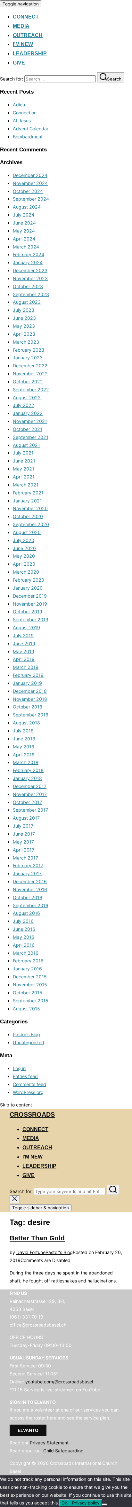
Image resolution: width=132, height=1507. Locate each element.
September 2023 (31, 294)
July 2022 (23, 405)
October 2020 (28, 516)
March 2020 (26, 572)
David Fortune (30, 1252)
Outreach (28, 35)
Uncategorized (28, 1042)
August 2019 (26, 627)
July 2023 (23, 310)
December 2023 (30, 270)
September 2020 (31, 524)
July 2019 (23, 635)
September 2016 (30, 905)
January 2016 (27, 968)
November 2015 (30, 984)
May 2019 (23, 651)
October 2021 (27, 429)
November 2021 (30, 421)
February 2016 (28, 960)
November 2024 (30, 183)
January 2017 (27, 873)
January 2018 (27, 778)
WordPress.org (28, 1092)
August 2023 (27, 302)
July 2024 (23, 215)
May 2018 (23, 746)
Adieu (19, 104)
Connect (26, 16)
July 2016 (23, 921)
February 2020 (28, 580)
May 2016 (23, 937)
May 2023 (24, 326)
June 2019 (24, 643)
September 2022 (31, 389)
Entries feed (25, 1076)
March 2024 (26, 246)
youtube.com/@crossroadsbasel (59, 1381)
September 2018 (30, 714)
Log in (19, 1068)
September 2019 (30, 619)
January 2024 (28, 262)
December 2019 (30, 596)
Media (21, 26)
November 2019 (30, 604)
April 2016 (24, 945)
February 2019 (28, 675)
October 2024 (28, 191)
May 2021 (23, 468)
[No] (104, 1504)
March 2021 (25, 484)
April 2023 (24, 334)
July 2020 (23, 540)
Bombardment (28, 136)
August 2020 (27, 532)
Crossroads (32, 1114)
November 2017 (30, 794)
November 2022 (30, 373)
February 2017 (28, 865)
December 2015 (30, 976)
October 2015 (27, 992)
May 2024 (24, 230)
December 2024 (30, 175)
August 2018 (26, 722)
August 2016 (26, 913)
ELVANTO (28, 1430)
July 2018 (23, 730)
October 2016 (27, 897)
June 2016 (24, 929)
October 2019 (27, 611)
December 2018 (30, 691)
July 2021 (23, 452)
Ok (64, 1502)
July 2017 (23, 826)
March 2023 (26, 342)
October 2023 (28, 286)
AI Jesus (22, 120)
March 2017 (25, 858)
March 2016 (25, 953)
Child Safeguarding (63, 1450)
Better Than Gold (37, 1238)
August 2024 (27, 207)
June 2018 (24, 738)
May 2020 (24, 556)
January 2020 (28, 588)
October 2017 (27, 802)
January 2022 (28, 413)
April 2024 (24, 238)
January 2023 (28, 357)
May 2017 (23, 842)
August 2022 (27, 397)
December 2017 (29, 786)
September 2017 (30, 810)
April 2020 (24, 564)
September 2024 (31, 199)
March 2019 (25, 667)
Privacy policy (85, 1502)
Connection (25, 112)
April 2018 (24, 754)
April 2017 (23, 850)
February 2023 (28, 350)
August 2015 (26, 1008)
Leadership (30, 53)
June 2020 (24, 548)
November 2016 (30, 889)
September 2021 (30, 437)
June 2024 (24, 223)
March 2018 (25, 762)
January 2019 (27, 683)
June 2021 (24, 460)
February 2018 (28, 770)
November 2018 (30, 699)
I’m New (23, 44)
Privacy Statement (49, 1442)
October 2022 (28, 381)
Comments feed (29, 1084)
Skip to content (16, 1104)
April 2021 (24, 476)
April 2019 (24, 659)
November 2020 (30, 508)
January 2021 (27, 500)
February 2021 (28, 492)
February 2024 (28, 254)
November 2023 (30, 278)
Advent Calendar (30, 128)
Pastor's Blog (26, 1034)
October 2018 (27, 706)
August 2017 (26, 818)
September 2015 (30, 1000)
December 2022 (30, 365)
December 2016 (30, 881)
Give (19, 62)
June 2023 (24, 318)
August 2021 (26, 445)
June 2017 (24, 834)
